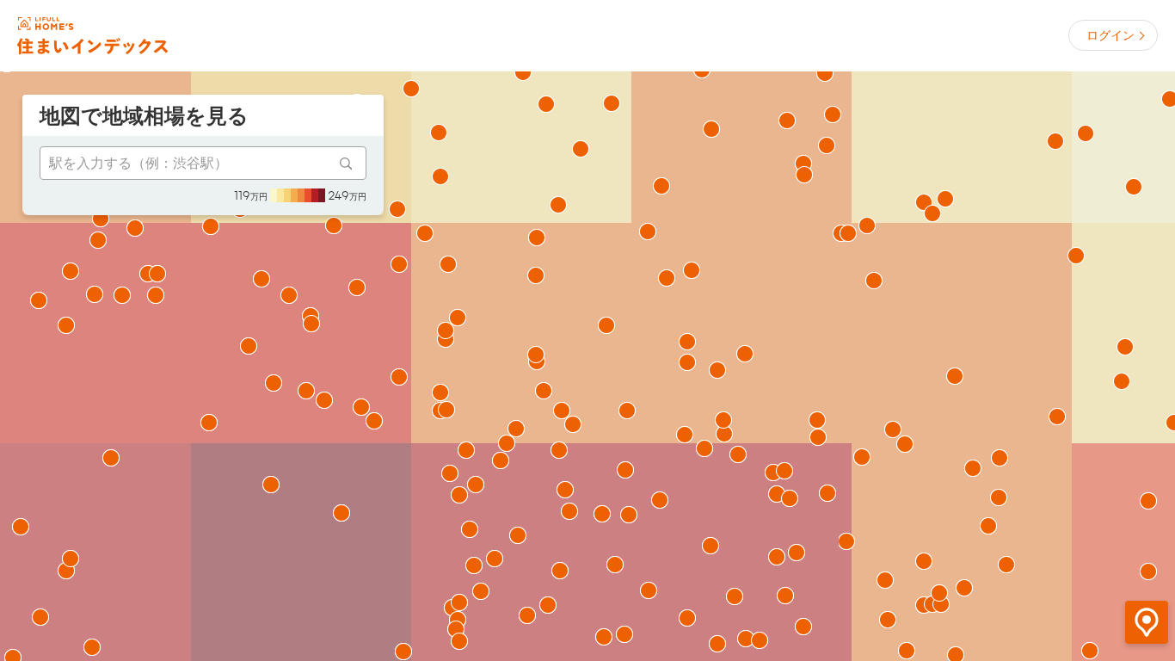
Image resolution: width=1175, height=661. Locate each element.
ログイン (1110, 35)
